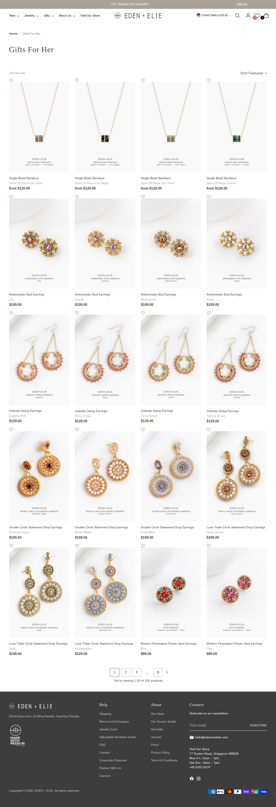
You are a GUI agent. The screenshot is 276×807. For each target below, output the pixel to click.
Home (13, 34)
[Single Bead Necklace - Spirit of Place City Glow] (39, 127)
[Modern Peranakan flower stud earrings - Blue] (171, 592)
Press (155, 744)
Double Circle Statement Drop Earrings (35, 530)
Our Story (157, 713)
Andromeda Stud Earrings (26, 297)
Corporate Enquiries (113, 760)
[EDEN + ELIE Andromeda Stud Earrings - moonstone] (171, 243)
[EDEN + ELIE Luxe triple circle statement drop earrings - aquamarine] (105, 592)
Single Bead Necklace (25, 180)
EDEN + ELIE (44, 790)
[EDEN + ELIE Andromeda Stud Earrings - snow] (237, 243)
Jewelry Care (108, 729)
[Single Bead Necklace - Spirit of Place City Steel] (171, 127)
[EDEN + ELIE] (138, 15)
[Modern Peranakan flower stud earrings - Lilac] (237, 592)
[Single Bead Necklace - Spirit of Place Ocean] (237, 127)
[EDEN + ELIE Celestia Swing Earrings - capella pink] (39, 360)
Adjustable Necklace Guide (117, 737)
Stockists (157, 729)
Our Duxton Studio (163, 721)
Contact (104, 752)
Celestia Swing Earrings (25, 413)
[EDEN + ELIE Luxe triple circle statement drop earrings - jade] (39, 592)
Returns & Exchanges (114, 721)
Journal (156, 737)
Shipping (105, 713)
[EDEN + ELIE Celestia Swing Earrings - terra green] (171, 360)
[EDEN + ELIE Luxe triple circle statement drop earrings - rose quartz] (237, 476)
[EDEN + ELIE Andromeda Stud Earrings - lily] (39, 243)
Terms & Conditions (164, 760)
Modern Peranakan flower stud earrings (169, 646)
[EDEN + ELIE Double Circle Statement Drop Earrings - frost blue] (171, 476)
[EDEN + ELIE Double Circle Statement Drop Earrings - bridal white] (105, 476)
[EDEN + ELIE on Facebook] (192, 779)
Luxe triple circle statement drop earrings (236, 530)
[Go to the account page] (246, 15)
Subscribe (258, 725)
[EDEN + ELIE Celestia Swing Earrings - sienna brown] (237, 360)
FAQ (102, 744)
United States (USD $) (215, 15)
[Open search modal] (237, 15)
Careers (104, 775)
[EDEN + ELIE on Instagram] (199, 779)
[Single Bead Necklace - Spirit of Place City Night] (105, 127)
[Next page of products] (166, 672)
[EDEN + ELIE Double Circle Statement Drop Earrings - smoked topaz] (39, 476)
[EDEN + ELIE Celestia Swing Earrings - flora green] (105, 360)
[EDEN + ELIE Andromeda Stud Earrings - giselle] (105, 243)
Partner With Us (110, 768)
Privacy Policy (160, 752)
